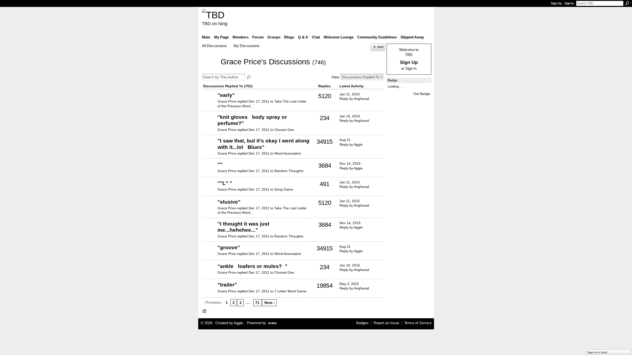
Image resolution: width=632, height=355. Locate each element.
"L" (225, 183)
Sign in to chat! (598, 352)
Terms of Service (418, 323)
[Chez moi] (209, 148)
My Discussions (247, 46)
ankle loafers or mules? (252, 266)
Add (380, 47)
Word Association (287, 153)
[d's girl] (209, 103)
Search (627, 3)
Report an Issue (386, 323)
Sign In (569, 3)
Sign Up (556, 3)
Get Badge (422, 94)
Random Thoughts (288, 171)
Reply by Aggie (351, 144)
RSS (204, 311)
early (226, 95)
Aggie (238, 323)
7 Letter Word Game (290, 291)
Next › (269, 303)
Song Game (283, 189)
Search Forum (249, 77)
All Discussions (214, 46)
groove (228, 247)
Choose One (284, 130)
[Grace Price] (210, 69)
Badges (362, 323)
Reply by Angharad (354, 99)
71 (257, 303)
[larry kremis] (209, 172)
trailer (227, 284)
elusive (229, 202)
